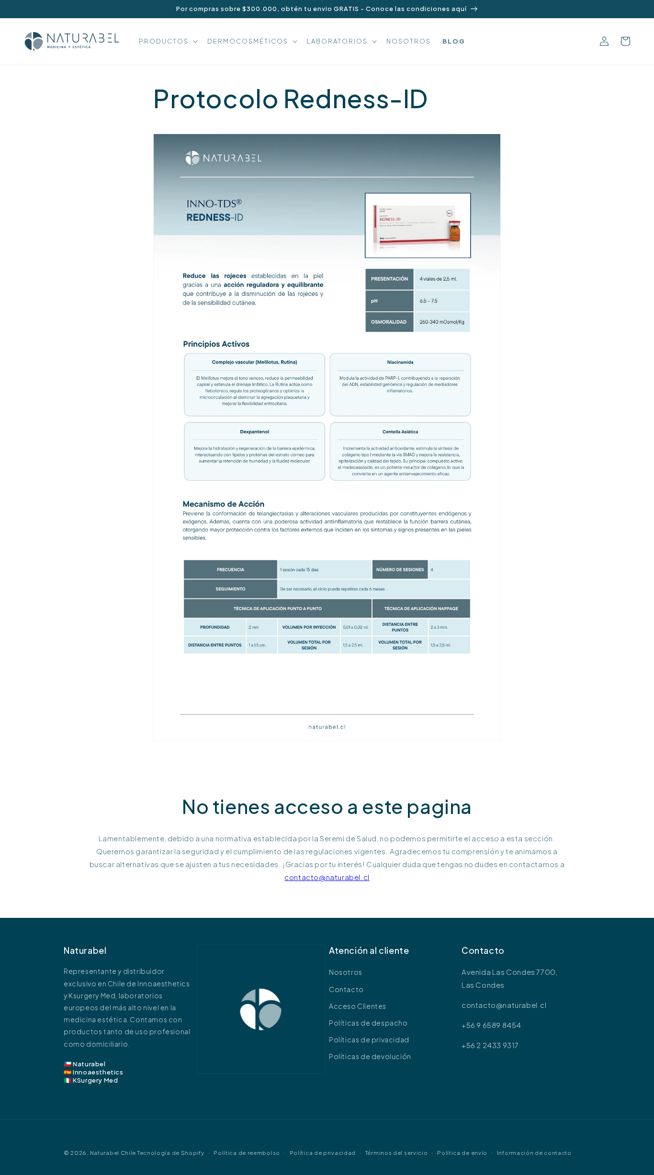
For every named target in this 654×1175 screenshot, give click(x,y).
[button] (167, 41)
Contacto (346, 989)
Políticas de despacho (368, 1022)
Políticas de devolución (370, 1056)
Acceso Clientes (357, 1006)
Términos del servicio (396, 1153)
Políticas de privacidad (369, 1039)
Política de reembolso (247, 1153)
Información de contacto (534, 1153)
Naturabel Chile (113, 1153)
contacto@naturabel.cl (327, 876)
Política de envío (462, 1153)
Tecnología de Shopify (170, 1153)
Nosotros (345, 972)
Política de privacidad (323, 1153)
